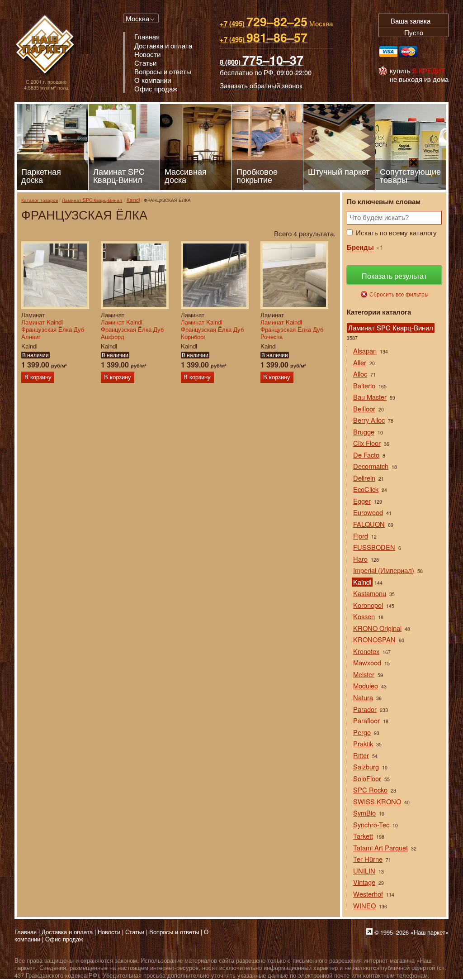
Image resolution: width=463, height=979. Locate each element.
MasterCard (408, 51)
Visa (388, 51)
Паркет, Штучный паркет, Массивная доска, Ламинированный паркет (45, 45)
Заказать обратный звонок (261, 85)
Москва (137, 18)
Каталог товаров (39, 199)
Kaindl (133, 199)
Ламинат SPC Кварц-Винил (92, 199)
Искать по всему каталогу (396, 232)
